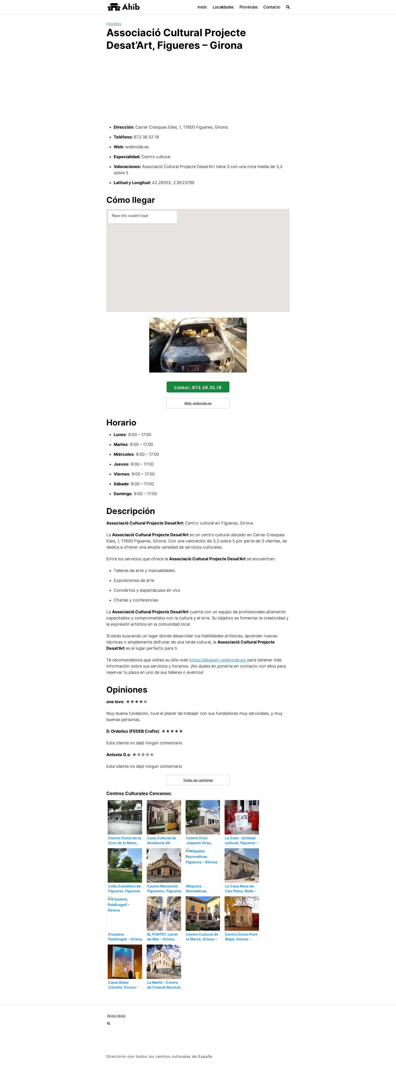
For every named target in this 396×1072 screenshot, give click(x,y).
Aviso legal (116, 1015)
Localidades (223, 7)
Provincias (248, 7)
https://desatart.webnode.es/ (217, 660)
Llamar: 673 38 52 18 (198, 387)
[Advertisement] (198, 90)
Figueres (113, 24)
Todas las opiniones (198, 780)
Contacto (271, 7)
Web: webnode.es (198, 403)
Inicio (202, 7)
